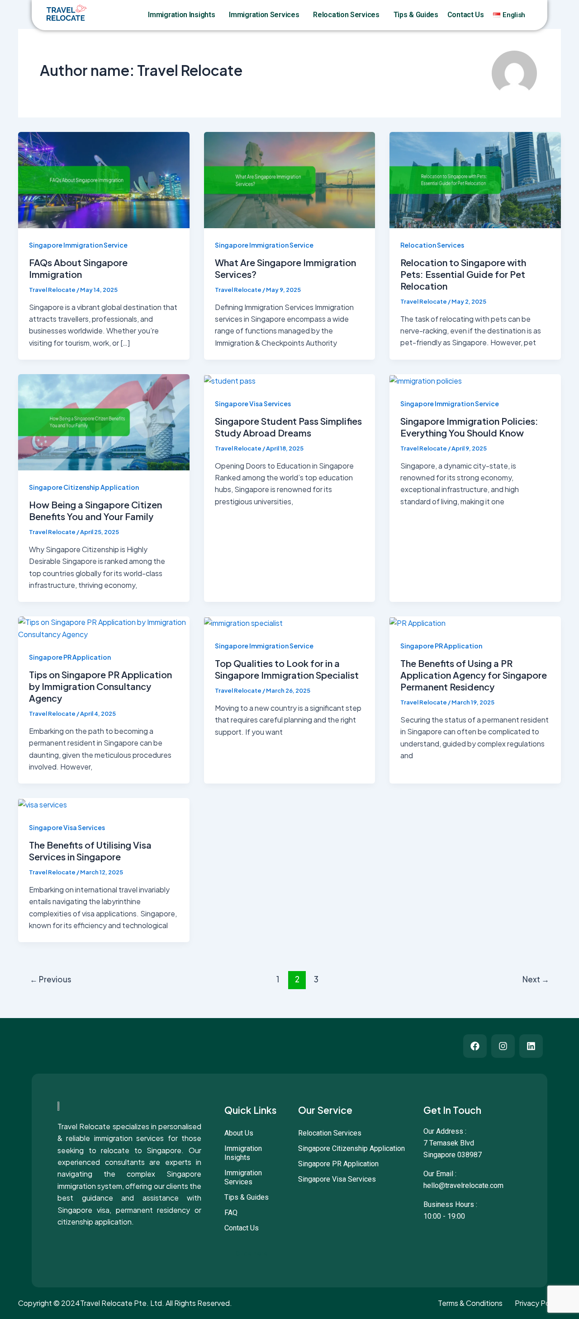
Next (535, 979)
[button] (218, 14)
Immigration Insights (181, 14)
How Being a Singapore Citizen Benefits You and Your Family (95, 510)
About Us (238, 1133)
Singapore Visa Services (253, 403)
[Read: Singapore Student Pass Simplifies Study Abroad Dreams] (230, 380)
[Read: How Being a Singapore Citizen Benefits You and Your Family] (104, 421)
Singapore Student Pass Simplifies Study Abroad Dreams (288, 426)
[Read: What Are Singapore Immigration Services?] (289, 179)
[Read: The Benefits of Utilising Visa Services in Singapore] (42, 803)
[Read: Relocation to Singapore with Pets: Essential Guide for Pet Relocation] (475, 179)
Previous (50, 979)
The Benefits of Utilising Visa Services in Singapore (90, 850)
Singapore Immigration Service (78, 245)
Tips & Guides (416, 14)
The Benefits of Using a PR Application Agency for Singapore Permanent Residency (473, 674)
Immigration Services (264, 14)
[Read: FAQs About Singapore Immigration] (104, 179)
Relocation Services (346, 14)
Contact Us (465, 14)
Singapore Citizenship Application (84, 487)
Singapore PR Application (70, 657)
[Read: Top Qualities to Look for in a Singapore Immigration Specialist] (243, 622)
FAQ (230, 1212)
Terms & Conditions (470, 1303)
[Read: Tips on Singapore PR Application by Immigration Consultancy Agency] (104, 627)
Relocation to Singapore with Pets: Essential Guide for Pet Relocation (463, 274)
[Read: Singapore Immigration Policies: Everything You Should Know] (425, 380)
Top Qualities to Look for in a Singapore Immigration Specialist (287, 669)
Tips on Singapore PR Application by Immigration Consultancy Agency (100, 686)
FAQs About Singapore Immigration (78, 268)
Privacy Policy (537, 1303)
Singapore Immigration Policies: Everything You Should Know (469, 426)
